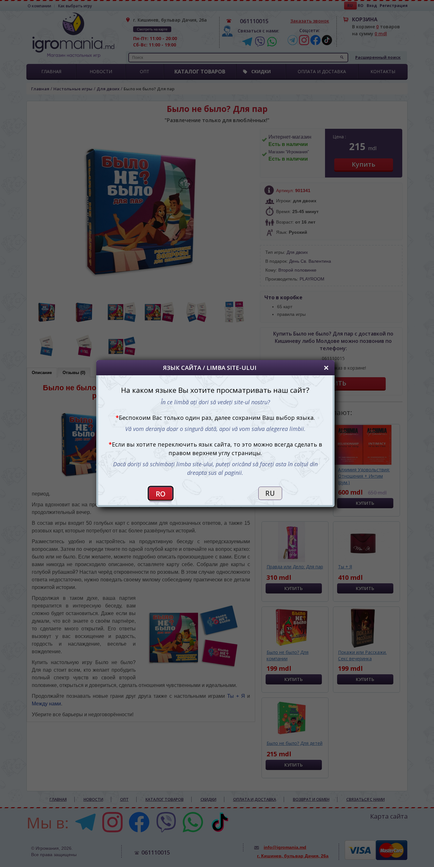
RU (270, 493)
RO (161, 493)
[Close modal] (326, 367)
